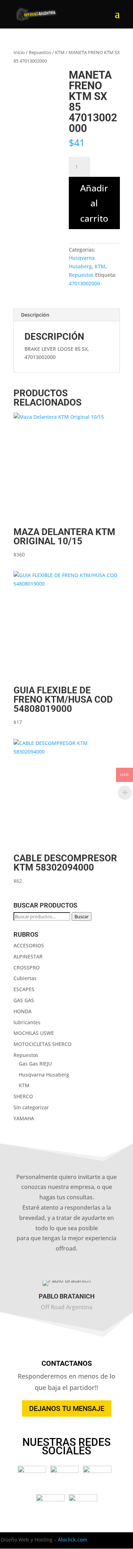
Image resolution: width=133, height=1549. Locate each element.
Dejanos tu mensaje (66, 1408)
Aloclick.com (72, 1539)
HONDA (22, 1011)
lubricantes (26, 1022)
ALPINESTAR (28, 956)
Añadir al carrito (94, 203)
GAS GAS (23, 1000)
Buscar (81, 916)
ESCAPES (23, 989)
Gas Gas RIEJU (35, 1063)
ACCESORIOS (28, 945)
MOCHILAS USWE (33, 1033)
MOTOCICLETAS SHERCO (42, 1044)
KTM (60, 52)
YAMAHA (23, 1118)
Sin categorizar (31, 1107)
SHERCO (23, 1096)
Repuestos (40, 52)
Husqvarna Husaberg (44, 1074)
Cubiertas (25, 978)
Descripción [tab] (35, 314)
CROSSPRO (26, 967)
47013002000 (84, 283)
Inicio (19, 52)
